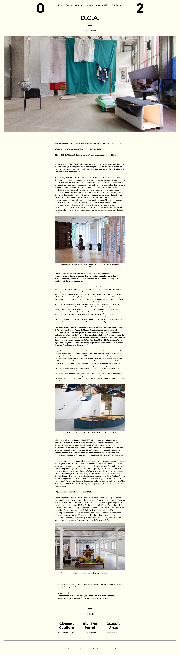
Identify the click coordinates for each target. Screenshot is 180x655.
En (117, 5)
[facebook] (65, 593)
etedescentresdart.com (68, 205)
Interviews (78, 5)
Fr (113, 5)
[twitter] (68, 593)
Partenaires (84, 649)
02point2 (95, 649)
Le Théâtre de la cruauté (95, 596)
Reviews (88, 5)
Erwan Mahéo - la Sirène (82, 598)
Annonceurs (73, 649)
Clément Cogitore (66, 626)
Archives (105, 5)
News (97, 5)
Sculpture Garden (100, 598)
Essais (60, 5)
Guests (69, 5)
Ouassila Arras (78, 596)
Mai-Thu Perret (90, 626)
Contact (118, 649)
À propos (62, 649)
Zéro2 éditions (107, 649)
